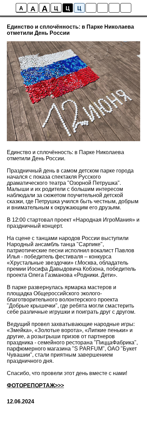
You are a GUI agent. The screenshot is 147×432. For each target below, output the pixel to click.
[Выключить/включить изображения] (90, 8)
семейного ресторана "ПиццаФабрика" (87, 342)
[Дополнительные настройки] (114, 8)
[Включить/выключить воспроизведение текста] (102, 8)
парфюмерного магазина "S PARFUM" (56, 349)
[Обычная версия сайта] (125, 8)
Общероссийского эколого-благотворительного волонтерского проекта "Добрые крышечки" (62, 300)
